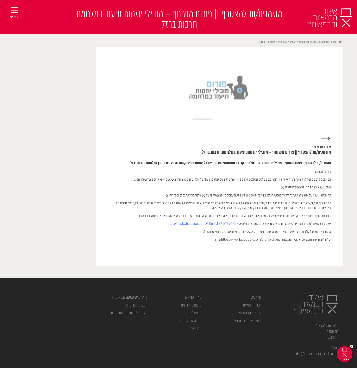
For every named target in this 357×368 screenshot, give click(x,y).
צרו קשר (196, 329)
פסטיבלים (195, 313)
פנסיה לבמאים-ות (190, 321)
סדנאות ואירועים (191, 305)
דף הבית (256, 297)
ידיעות (334, 42)
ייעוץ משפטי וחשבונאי (247, 321)
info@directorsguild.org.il (316, 354)
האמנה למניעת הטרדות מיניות (129, 313)
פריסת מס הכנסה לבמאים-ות (129, 297)
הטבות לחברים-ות (136, 305)
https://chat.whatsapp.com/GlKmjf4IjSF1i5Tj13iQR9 (201, 224)
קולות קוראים (193, 297)
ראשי (341, 42)
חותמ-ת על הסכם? (249, 313)
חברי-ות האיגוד (252, 305)
